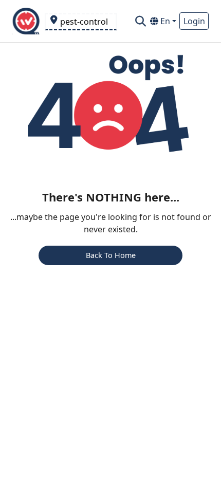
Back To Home (111, 255)
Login (194, 21)
